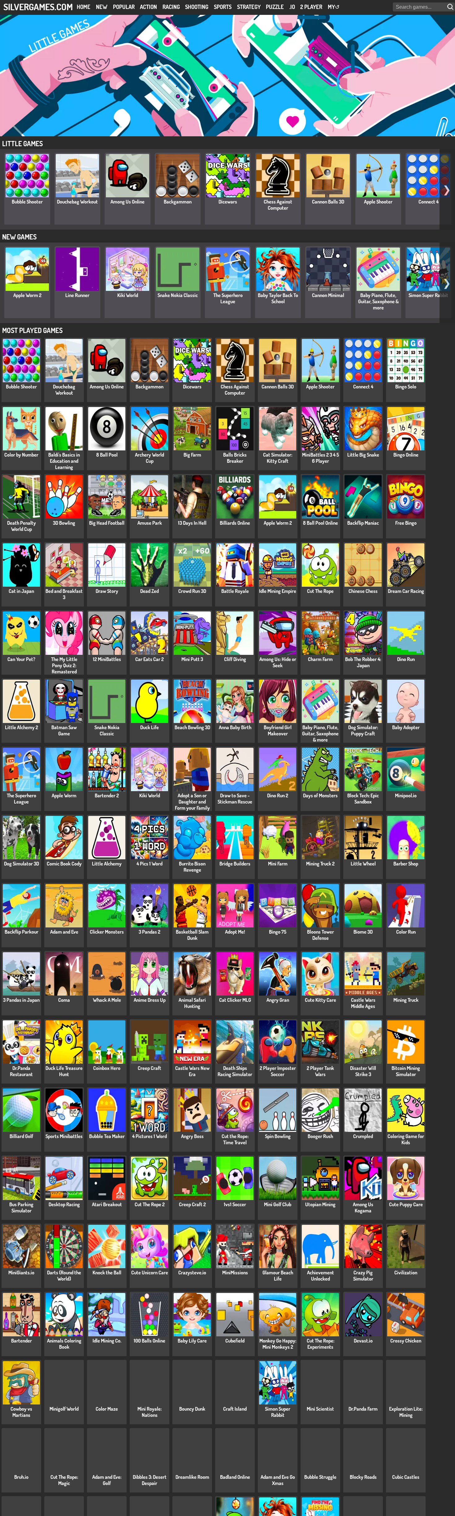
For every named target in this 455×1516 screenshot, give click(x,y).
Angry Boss (192, 1136)
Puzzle (275, 6)
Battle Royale (235, 591)
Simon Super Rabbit (428, 295)
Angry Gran (277, 1000)
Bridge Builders (234, 864)
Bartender (21, 1341)
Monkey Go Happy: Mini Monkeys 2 (277, 1344)
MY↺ (334, 6)
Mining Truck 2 (320, 864)
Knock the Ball (107, 1272)
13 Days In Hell (192, 523)
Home (83, 6)
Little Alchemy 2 (21, 727)
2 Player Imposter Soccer (278, 1071)
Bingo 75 (277, 932)
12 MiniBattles (107, 659)
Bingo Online (405, 455)
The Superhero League (228, 298)
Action (148, 6)
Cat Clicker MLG (235, 1000)
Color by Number (21, 455)
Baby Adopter (406, 727)
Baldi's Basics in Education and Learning (64, 461)
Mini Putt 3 (192, 659)
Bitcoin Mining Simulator (406, 1071)
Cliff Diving (235, 659)
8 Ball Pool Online (320, 523)
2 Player (311, 6)
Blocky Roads (363, 1477)
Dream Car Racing (406, 591)
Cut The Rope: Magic (64, 1480)
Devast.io (363, 1341)
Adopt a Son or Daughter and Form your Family (192, 801)
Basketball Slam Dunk (192, 935)
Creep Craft (149, 1068)
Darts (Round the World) (64, 1275)
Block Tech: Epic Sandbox (363, 798)
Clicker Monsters (107, 932)
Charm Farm (320, 659)
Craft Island (235, 1409)
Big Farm (192, 455)
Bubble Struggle (320, 1477)
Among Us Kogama (363, 1207)
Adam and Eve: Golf (106, 1480)
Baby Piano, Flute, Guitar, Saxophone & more (378, 301)
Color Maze (107, 1409)
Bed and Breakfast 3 (64, 594)
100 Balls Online (149, 1341)
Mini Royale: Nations (149, 1412)
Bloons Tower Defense (320, 935)
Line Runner (77, 295)
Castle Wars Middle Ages (363, 1003)
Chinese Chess (363, 591)
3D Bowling (64, 523)
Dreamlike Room (192, 1477)
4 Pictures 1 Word (149, 1136)
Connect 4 (428, 202)
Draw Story (107, 591)
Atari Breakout (107, 1204)
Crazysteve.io (192, 1272)
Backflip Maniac (363, 523)
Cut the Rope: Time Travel (235, 1139)
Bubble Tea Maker (107, 1136)
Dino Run (406, 659)
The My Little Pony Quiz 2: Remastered (64, 665)
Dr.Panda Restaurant (21, 1071)
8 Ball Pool (107, 455)
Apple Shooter (378, 202)
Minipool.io (406, 795)
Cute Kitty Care (320, 1000)
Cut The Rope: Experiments (320, 1344)
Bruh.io (21, 1477)
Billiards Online (235, 523)
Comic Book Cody (64, 864)
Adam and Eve (64, 932)
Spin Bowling (278, 1136)
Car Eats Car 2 (149, 659)
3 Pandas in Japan (21, 1000)
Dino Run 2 (277, 795)
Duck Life (149, 727)
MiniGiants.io (21, 1272)
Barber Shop (405, 864)
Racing (171, 6)
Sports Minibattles (64, 1136)
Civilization (405, 1272)
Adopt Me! (235, 932)
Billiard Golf (21, 1136)
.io (292, 6)
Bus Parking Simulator (21, 1207)
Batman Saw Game (64, 730)
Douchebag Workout (77, 202)
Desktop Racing (64, 1204)
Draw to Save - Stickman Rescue (235, 798)
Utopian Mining (320, 1204)
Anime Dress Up (150, 1000)
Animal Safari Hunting (192, 1003)
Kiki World (127, 295)
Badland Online (235, 1477)
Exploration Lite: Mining (405, 1412)
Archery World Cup (149, 458)
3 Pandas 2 (149, 932)
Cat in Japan (21, 591)
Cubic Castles (405, 1477)
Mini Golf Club (277, 1204)
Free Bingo (406, 523)
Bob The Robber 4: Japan (363, 662)
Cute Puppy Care (406, 1204)
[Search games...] (451, 6)
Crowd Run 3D (192, 591)
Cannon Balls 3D (328, 202)
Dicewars (228, 202)
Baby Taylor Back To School (278, 298)
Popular (124, 6)
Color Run (406, 932)
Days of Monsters (320, 795)
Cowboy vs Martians (21, 1412)
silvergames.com (38, 6)
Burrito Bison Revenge (192, 867)
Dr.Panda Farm (363, 1409)
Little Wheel (363, 864)
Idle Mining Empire (277, 591)
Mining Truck (405, 1000)
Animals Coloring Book (64, 1344)
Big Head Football (106, 523)
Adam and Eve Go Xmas (278, 1480)
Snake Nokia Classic (178, 295)
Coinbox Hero (106, 1068)
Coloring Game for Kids (406, 1139)
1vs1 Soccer (235, 1204)
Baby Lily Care (192, 1341)
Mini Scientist (320, 1409)
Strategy (249, 6)
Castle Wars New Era (192, 1071)
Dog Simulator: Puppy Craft (363, 730)
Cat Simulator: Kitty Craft (277, 458)
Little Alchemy (107, 864)
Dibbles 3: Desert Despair (150, 1480)
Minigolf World (64, 1409)
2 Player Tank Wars (320, 1071)
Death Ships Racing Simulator (235, 1071)
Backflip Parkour (21, 932)
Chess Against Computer (278, 205)
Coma (64, 1000)
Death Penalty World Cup (21, 526)
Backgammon (178, 202)
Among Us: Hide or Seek (277, 662)
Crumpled (363, 1136)
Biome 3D (363, 932)
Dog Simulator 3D (21, 864)
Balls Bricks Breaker (235, 458)
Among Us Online (127, 202)
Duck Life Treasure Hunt (64, 1071)
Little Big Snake (363, 455)
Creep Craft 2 (192, 1204)
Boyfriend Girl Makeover (278, 730)
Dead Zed (149, 591)
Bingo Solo (405, 386)
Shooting (196, 6)
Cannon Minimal (328, 295)
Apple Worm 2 (27, 295)
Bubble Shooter (27, 202)
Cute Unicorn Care (149, 1272)
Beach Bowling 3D (192, 727)
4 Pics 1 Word (149, 864)
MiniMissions (235, 1272)
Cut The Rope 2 (150, 1204)
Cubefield (235, 1341)
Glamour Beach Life (277, 1275)
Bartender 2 (107, 795)
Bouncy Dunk (192, 1409)
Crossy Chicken (405, 1341)
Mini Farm (278, 864)
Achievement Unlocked (320, 1275)
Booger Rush (320, 1136)
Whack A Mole (107, 1000)
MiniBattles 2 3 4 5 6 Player (320, 458)
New (101, 6)
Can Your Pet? (21, 659)
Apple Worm (64, 795)
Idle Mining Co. (107, 1341)
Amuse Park (149, 523)
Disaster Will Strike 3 (363, 1071)
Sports (223, 6)
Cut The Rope (320, 591)
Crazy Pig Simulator (363, 1275)
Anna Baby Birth (235, 727)
